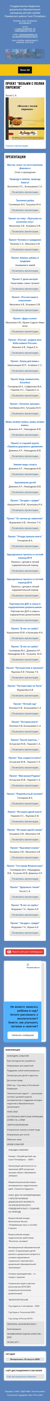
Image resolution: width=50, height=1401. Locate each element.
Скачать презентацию (17, 145)
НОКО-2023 (12, 1111)
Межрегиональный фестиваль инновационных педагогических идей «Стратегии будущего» (23, 1185)
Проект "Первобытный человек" (25, 793)
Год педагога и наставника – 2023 (23, 1305)
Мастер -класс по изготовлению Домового (25, 166)
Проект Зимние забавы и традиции (25, 259)
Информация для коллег (18, 1134)
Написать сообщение (23, 1035)
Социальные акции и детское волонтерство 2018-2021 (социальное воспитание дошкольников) (21, 1288)
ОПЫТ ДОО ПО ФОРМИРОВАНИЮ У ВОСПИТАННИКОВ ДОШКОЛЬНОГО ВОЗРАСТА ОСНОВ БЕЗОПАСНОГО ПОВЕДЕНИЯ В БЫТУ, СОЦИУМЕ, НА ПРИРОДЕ (24, 1203)
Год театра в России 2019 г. (21, 1318)
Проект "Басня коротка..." (25, 739)
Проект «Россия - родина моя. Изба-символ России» (25, 341)
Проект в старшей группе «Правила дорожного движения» (25, 444)
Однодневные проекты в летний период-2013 (25, 580)
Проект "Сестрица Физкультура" (25, 865)
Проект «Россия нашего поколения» (25, 298)
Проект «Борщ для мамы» (25, 361)
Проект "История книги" (25, 721)
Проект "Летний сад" (25, 703)
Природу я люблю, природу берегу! (25, 180)
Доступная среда (15, 1080)
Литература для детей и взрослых (22, 1075)
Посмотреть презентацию (25, 192)
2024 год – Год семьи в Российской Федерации (23, 1087)
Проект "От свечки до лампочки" (25, 518)
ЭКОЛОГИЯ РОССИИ (18, 1299)
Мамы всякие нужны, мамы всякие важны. (25, 423)
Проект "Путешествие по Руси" (25, 685)
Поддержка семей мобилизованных (23, 1070)
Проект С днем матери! (25, 279)
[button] (25, 70)
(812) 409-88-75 (25, 23)
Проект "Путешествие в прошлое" (25, 667)
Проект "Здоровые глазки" (25, 887)
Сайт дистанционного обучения (21, 1376)
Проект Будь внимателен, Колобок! (25, 380)
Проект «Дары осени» (25, 318)
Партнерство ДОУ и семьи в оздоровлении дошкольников (25, 605)
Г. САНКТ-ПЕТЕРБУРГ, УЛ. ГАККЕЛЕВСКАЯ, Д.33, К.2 (25, 29)
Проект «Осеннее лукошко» (25, 403)
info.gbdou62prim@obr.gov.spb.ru (25, 36)
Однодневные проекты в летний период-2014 (25, 556)
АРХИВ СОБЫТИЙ (15, 1144)
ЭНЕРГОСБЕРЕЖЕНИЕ (17, 1124)
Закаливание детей (25, 482)
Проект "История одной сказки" (25, 829)
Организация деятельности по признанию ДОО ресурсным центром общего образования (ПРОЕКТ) (22, 1170)
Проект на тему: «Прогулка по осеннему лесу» (25, 220)
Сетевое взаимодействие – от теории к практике (22, 1275)
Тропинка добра (25, 200)
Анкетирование (14, 1328)
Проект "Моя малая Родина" (25, 775)
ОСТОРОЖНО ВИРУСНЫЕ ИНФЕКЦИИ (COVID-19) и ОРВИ (25, 1118)
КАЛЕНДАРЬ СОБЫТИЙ (18, 1055)
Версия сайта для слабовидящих (27, 951)
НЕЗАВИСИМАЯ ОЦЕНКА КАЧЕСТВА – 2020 (24, 1335)
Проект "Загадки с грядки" (25, 500)
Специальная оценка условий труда (23, 1129)
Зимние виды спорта (25, 464)
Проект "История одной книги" (25, 811)
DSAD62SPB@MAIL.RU (28, 34)
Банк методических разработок (21, 1060)
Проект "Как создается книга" (25, 757)
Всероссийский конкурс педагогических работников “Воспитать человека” (20, 1237)
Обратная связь (14, 1139)
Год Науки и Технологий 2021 (21, 1312)
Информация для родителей (20, 1065)
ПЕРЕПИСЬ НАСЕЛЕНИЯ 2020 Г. (22, 1324)
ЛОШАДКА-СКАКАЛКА (18, 1149)
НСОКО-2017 (13, 1342)
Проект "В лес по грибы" (25, 628)
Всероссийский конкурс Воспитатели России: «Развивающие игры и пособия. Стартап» (23, 1223)
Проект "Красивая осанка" (25, 847)
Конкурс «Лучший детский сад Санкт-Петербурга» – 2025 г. (22, 1158)
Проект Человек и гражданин (25, 239)
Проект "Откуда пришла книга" (25, 536)
